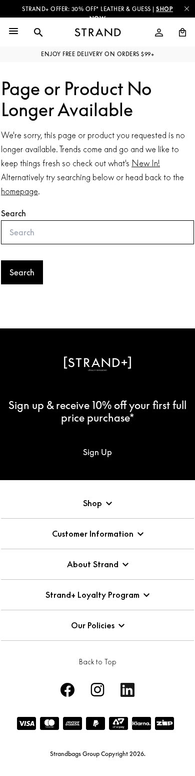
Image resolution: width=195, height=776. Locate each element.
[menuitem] (159, 33)
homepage (19, 191)
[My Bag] (178, 33)
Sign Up (97, 452)
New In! (146, 163)
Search (13, 213)
